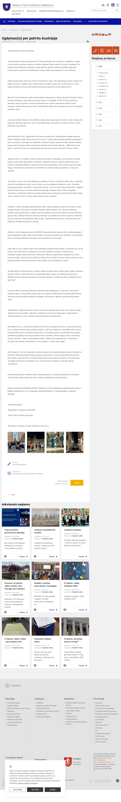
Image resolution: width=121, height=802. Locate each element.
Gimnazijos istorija (13, 703)
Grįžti (13, 495)
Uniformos (99, 728)
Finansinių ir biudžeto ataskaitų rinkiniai (76, 723)
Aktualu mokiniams (101, 725)
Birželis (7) (103, 79)
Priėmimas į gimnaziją (14, 719)
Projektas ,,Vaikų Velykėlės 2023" (71, 584)
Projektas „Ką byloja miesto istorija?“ (73, 640)
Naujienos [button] (77, 21)
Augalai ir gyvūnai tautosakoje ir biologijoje (45, 584)
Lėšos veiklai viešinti (73, 711)
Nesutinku (35, 790)
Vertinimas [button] (48, 21)
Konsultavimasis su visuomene (105, 711)
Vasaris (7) (103, 93)
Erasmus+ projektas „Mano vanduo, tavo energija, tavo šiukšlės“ (14, 586)
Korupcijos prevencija (102, 733)
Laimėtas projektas (72, 530)
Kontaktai (16, 14)
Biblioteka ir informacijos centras (48, 711)
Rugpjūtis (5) (103, 73)
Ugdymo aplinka (12, 706)
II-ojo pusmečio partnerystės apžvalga (14, 531)
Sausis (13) (102, 96)
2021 (100, 126)
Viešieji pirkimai (71, 716)
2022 (100, 120)
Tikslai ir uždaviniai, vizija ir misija (18, 708)
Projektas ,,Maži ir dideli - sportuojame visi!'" (15, 640)
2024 (100, 108)
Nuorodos (98, 703)
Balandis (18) (103, 86)
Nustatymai (17, 790)
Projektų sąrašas (71, 719)
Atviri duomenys (100, 742)
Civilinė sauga (100, 736)
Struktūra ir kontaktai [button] (98, 21)
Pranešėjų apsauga (101, 717)
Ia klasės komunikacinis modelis (44, 531)
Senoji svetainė (12, 725)
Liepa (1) (101, 76)
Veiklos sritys (18, 11)
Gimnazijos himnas (13, 714)
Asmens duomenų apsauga (104, 708)
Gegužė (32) (103, 83)
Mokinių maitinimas (43, 708)
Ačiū (76, 483)
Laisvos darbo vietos (102, 706)
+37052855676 (101, 760)
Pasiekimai (10, 711)
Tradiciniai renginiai (13, 717)
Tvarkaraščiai (15, 686)
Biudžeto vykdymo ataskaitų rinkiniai (75, 704)
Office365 (40, 703)
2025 (100, 102)
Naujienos (14, 30)
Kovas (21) (102, 89)
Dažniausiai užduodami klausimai (106, 714)
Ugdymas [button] (11, 21)
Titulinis (4, 30)
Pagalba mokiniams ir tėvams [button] (30, 21)
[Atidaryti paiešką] (116, 10)
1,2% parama (99, 719)
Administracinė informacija (51, 11)
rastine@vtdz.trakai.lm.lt (105, 762)
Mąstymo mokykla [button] (63, 21)
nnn (96, 730)
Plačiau (22, 557)
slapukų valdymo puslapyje (28, 783)
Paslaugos (31, 11)
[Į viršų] (117, 780)
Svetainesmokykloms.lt (102, 782)
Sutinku (53, 790)
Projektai (69, 713)
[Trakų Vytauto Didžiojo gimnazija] (7, 7)
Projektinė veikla (26, 30)
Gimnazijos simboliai (14, 722)
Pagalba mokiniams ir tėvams (46, 706)
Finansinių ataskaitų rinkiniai (75, 708)
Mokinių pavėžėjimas (44, 717)
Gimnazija (70, 11)
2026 (100, 66)
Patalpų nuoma (42, 714)
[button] (103, 5)
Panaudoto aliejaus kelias (42, 640)
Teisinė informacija (101, 739)
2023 (100, 114)
